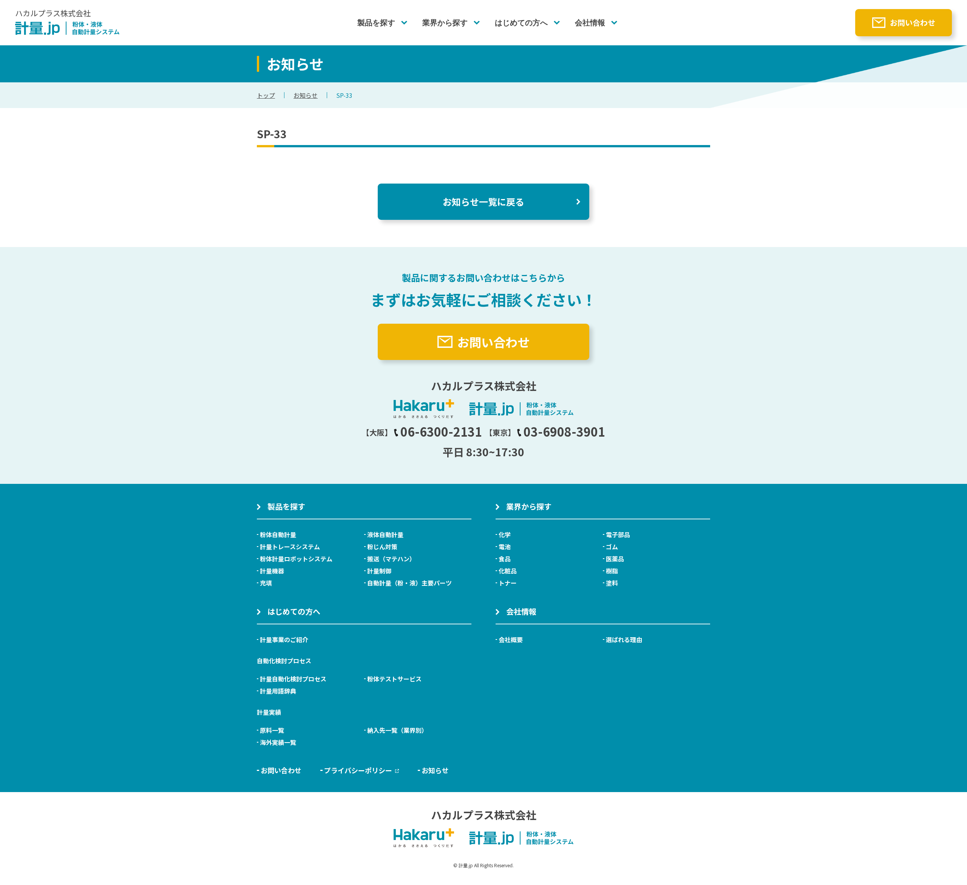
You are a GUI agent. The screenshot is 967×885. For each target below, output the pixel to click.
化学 (505, 534)
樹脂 (612, 570)
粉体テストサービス (394, 678)
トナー (508, 582)
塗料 (612, 582)
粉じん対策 (382, 546)
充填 (266, 582)
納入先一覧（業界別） (397, 730)
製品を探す (376, 23)
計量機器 (272, 570)
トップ (266, 95)
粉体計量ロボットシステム (296, 558)
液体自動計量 (385, 534)
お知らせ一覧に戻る (483, 201)
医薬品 (615, 558)
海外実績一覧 (278, 742)
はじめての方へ (521, 23)
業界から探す (445, 23)
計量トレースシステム (290, 546)
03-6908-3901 (564, 431)
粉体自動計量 (278, 534)
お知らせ (305, 95)
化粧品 (508, 570)
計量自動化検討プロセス (293, 678)
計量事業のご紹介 (284, 639)
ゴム (612, 546)
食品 (505, 558)
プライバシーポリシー (358, 770)
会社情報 (590, 23)
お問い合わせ (912, 22)
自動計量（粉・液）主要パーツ (409, 582)
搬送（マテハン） (391, 558)
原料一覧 (272, 730)
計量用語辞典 (278, 690)
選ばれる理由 (624, 639)
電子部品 (618, 534)
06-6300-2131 (441, 431)
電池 (505, 546)
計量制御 (379, 570)
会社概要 (511, 639)
